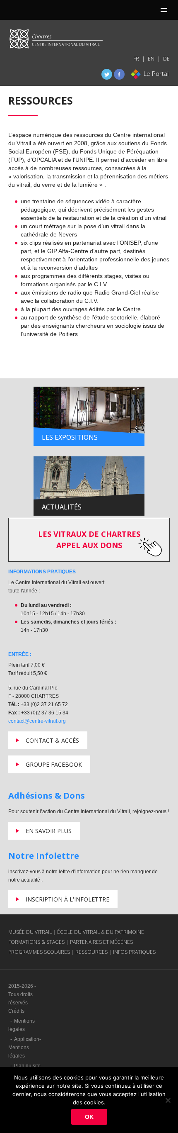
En (151, 58)
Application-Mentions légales (24, 1047)
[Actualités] (89, 486)
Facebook (119, 74)
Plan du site (27, 1066)
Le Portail (157, 73)
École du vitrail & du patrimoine (100, 932)
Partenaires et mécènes (101, 941)
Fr (136, 58)
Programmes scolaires (39, 951)
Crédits (16, 1011)
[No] (168, 1100)
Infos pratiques (134, 951)
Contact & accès (52, 740)
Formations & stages (36, 941)
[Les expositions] (89, 416)
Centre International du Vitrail (55, 40)
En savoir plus (49, 831)
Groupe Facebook (54, 764)
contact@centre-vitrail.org (37, 721)
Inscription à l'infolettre (67, 899)
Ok (89, 1117)
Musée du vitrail (30, 932)
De (166, 58)
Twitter (106, 74)
